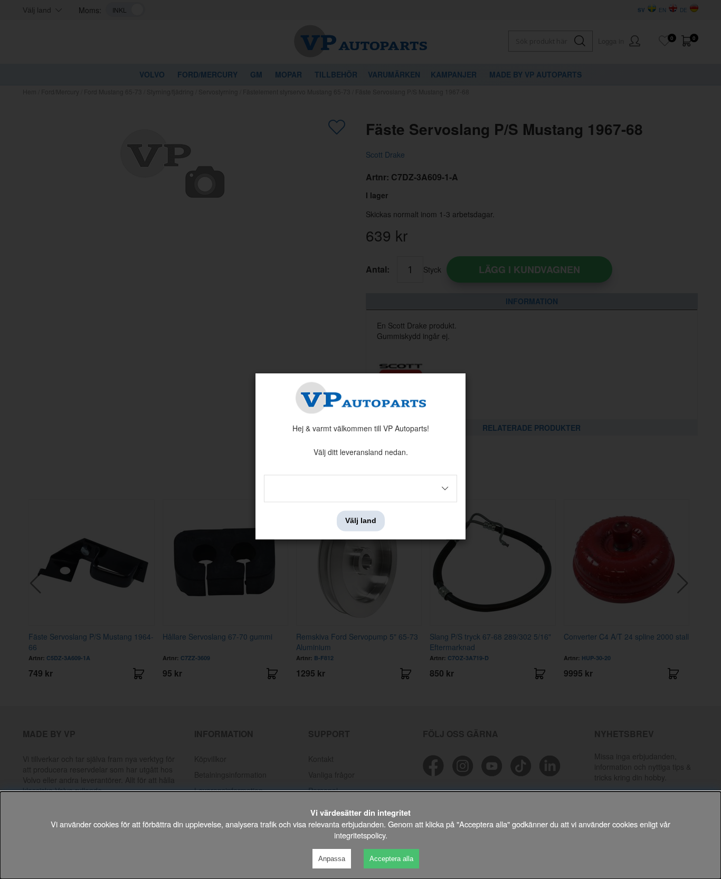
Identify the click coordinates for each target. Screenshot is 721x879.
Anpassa (331, 859)
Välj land (360, 521)
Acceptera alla (391, 859)
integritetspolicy (359, 835)
